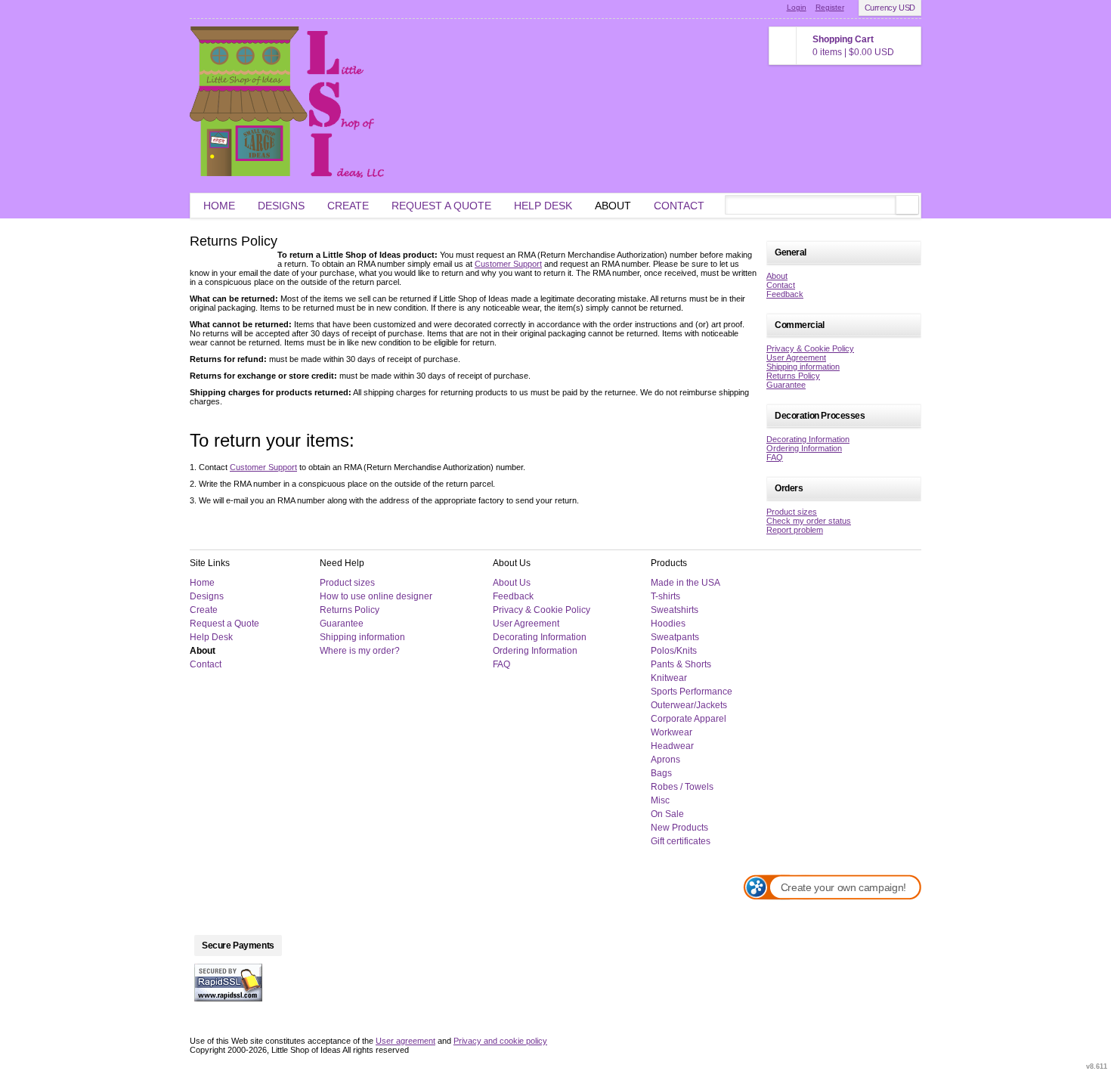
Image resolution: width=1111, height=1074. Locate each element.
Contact (679, 206)
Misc (660, 800)
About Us (512, 582)
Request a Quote (441, 206)
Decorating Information (807, 439)
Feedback (784, 294)
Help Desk (543, 206)
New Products (679, 827)
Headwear (672, 746)
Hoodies (668, 623)
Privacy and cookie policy (500, 1040)
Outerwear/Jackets (689, 705)
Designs (281, 206)
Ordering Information (804, 448)
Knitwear (669, 678)
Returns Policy (793, 375)
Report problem (794, 529)
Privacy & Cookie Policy (810, 348)
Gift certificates (680, 841)
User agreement (405, 1040)
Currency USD (890, 7)
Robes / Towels (682, 787)
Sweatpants (675, 637)
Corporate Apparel (688, 718)
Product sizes (791, 511)
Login (796, 7)
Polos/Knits (674, 650)
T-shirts (665, 596)
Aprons (665, 759)
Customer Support (508, 263)
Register (829, 7)
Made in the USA (685, 582)
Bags (661, 773)
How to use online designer (376, 596)
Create (348, 206)
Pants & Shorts (681, 664)
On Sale (667, 814)
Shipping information (803, 366)
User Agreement (796, 357)
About (613, 206)
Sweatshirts (674, 610)
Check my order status (808, 520)
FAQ (774, 457)
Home (219, 206)
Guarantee (786, 384)
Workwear (671, 732)
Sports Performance (691, 691)
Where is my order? (360, 650)
